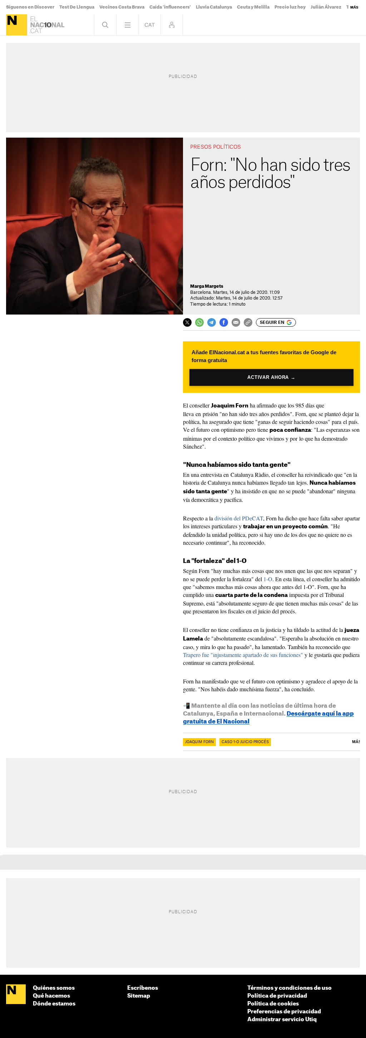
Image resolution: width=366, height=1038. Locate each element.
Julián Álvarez (326, 7)
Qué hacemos (51, 996)
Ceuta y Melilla (253, 7)
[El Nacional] (16, 24)
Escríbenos (142, 988)
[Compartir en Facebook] (223, 322)
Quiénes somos (54, 988)
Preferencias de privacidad (284, 1011)
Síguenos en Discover (30, 7)
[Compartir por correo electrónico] (236, 322)
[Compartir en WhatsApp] (199, 322)
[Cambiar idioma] (149, 24)
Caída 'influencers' (170, 7)
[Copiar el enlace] (248, 322)
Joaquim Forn (199, 742)
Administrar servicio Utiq (282, 1019)
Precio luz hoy (290, 7)
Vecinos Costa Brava (121, 7)
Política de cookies (273, 1004)
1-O (267, 579)
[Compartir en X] (187, 322)
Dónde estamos (54, 1004)
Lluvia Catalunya (214, 7)
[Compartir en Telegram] (211, 322)
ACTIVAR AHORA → (271, 377)
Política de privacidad (277, 996)
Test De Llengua (76, 7)
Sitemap (138, 996)
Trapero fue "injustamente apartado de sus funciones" (243, 654)
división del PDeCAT (238, 518)
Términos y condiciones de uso (289, 988)
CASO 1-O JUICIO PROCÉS (245, 742)
